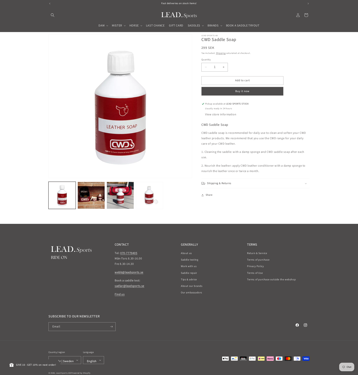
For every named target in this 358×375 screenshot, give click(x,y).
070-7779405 (128, 253)
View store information (220, 114)
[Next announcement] (308, 3)
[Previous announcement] (50, 3)
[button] (52, 15)
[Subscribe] (111, 326)
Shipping (221, 53)
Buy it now (242, 91)
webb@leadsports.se (129, 272)
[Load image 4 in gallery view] (149, 195)
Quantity (206, 59)
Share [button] (209, 195)
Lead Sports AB (63, 373)
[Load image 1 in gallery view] (62, 195)
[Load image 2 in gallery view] (91, 195)
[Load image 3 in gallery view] (120, 195)
